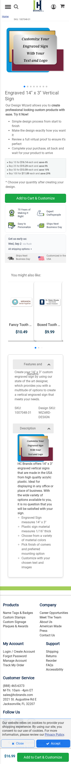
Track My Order (13, 665)
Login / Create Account (19, 651)
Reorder (51, 661)
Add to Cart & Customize (35, 198)
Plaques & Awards (15, 626)
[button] (24, 86)
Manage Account (15, 661)
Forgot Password (15, 656)
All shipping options (20, 249)
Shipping (52, 651)
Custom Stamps (14, 617)
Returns (51, 656)
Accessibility (54, 669)
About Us (46, 622)
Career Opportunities (54, 613)
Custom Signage (14, 622)
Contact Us (47, 635)
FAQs (49, 665)
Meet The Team (50, 617)
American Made (51, 626)
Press (43, 631)
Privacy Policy (54, 734)
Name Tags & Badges (18, 613)
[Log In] (55, 7)
